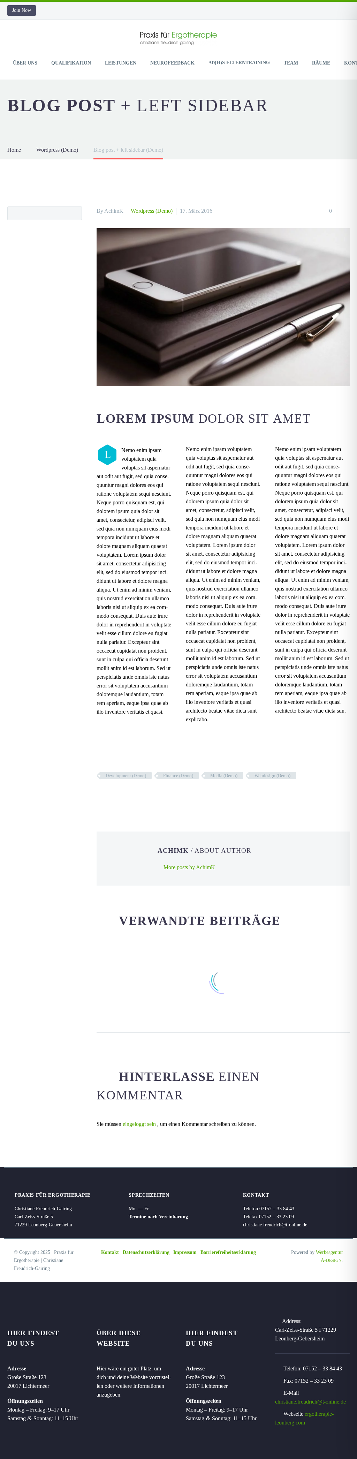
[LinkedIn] (143, 796)
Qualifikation (71, 63)
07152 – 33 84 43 (322, 1368)
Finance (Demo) (178, 775)
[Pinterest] (122, 796)
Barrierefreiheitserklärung (228, 1252)
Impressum (185, 1252)
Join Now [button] (21, 10)
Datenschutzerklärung (146, 1252)
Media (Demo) (223, 775)
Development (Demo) (126, 775)
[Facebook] (101, 796)
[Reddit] (153, 796)
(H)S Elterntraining (239, 62)
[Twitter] (111, 796)
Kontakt (110, 1252)
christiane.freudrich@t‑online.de (275, 1224)
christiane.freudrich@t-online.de (310, 1402)
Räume (321, 63)
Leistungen (120, 63)
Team (291, 63)
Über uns (25, 63)
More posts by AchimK (189, 867)
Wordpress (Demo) (152, 211)
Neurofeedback (172, 63)
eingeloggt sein (140, 1124)
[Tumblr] (132, 796)
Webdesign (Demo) (272, 775)
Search (74, 213)
